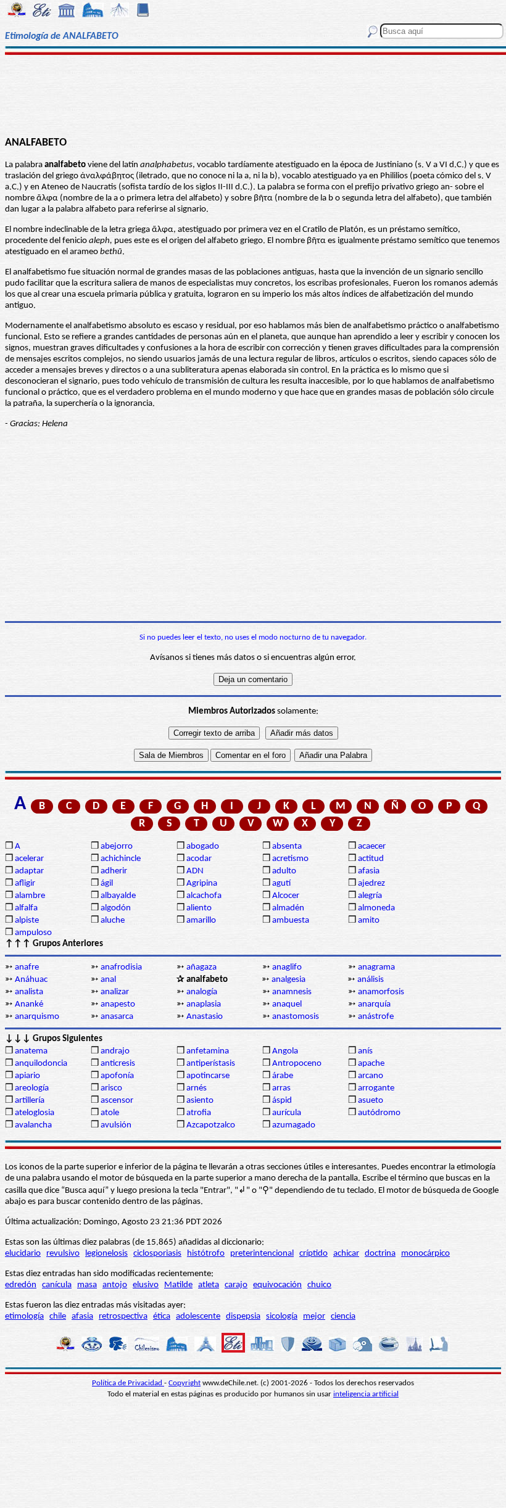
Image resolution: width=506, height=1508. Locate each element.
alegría (370, 895)
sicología (281, 1316)
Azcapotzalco (210, 1125)
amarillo (201, 920)
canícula (57, 1285)
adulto (284, 871)
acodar (199, 858)
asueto (370, 1100)
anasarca (117, 1016)
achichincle (121, 858)
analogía (201, 992)
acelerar (29, 858)
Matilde (178, 1285)
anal (108, 979)
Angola (285, 1051)
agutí (281, 883)
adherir (114, 871)
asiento (200, 1100)
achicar (346, 1253)
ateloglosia (34, 1113)
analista (29, 992)
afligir (25, 883)
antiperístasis (210, 1063)
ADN (195, 871)
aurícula (286, 1113)
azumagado (293, 1125)
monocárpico (425, 1253)
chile (57, 1316)
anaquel (287, 1004)
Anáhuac (31, 979)
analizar (115, 992)
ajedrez (371, 883)
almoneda (376, 908)
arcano (370, 1076)
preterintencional (262, 1253)
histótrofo (206, 1253)
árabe (282, 1076)
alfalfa (26, 908)
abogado (202, 846)
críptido (313, 1253)
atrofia (198, 1113)
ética (161, 1316)
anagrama (376, 967)
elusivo (146, 1285)
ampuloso (33, 932)
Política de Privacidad (128, 1383)
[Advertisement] (253, 94)
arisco (111, 1088)
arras (281, 1088)
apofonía (117, 1076)
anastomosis (295, 1016)
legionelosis (106, 1253)
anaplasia (203, 1004)
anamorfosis (381, 992)
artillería (29, 1100)
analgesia (288, 979)
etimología (24, 1316)
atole (110, 1113)
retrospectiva (123, 1316)
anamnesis (292, 992)
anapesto (118, 1004)
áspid (282, 1100)
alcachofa (204, 895)
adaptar (29, 871)
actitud (371, 858)
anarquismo (37, 1016)
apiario (27, 1076)
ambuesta (290, 920)
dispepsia (243, 1316)
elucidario (23, 1253)
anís (365, 1051)
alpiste (27, 920)
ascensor (117, 1100)
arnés (196, 1088)
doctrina (380, 1253)
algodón (116, 908)
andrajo (115, 1051)
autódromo (379, 1113)
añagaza (201, 967)
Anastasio (204, 1016)
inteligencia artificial (366, 1394)
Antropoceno (296, 1063)
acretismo (290, 858)
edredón (20, 1285)
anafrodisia (121, 967)
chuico (319, 1285)
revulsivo (63, 1253)
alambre (30, 895)
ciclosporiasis (157, 1253)
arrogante (376, 1088)
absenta (287, 846)
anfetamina (207, 1051)
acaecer (372, 846)
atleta (208, 1285)
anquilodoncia (41, 1063)
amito (369, 920)
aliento (199, 908)
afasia (369, 871)
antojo (114, 1285)
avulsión (116, 1125)
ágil (107, 883)
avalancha (33, 1125)
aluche (113, 920)
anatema (31, 1051)
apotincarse (208, 1076)
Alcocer (285, 895)
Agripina (201, 883)
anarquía (374, 1004)
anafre (27, 967)
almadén (288, 908)
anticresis (118, 1063)
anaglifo (287, 967)
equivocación (277, 1285)
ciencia (343, 1316)
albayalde (118, 895)
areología (32, 1088)
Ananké (29, 1004)
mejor (314, 1316)
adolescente (198, 1316)
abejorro (117, 846)
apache (371, 1063)
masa (87, 1285)
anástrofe (376, 1016)
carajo (236, 1285)
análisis (370, 979)
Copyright (184, 1383)
